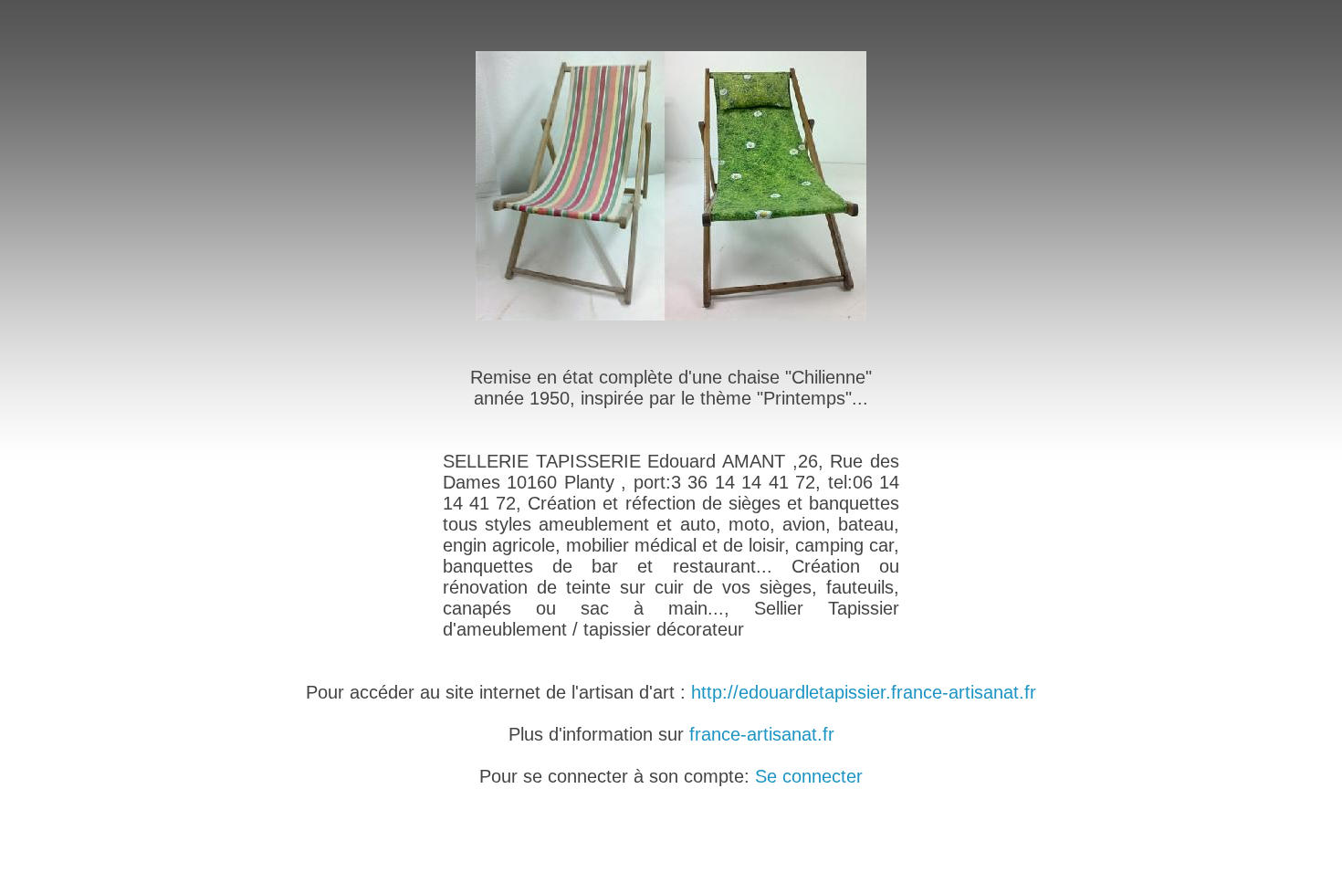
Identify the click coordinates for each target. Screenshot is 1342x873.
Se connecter (809, 776)
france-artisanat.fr (761, 734)
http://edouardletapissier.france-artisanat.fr (863, 692)
